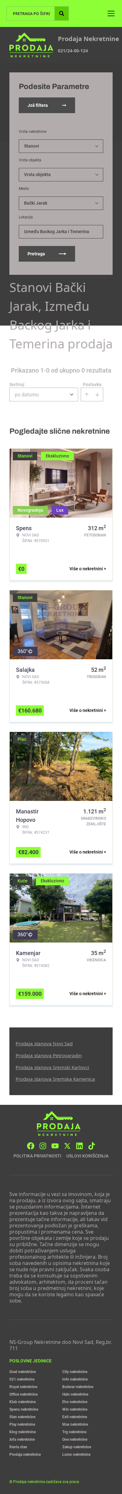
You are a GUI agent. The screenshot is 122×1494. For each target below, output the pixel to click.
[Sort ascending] (86, 394)
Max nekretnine (75, 1424)
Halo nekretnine (75, 1394)
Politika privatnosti (37, 1155)
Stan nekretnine (22, 1417)
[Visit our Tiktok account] (91, 1146)
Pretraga (36, 253)
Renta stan (18, 1447)
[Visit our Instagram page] (43, 1146)
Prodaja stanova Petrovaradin (49, 1055)
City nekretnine (74, 1372)
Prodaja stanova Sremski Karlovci (52, 1067)
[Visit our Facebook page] (30, 1146)
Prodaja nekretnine (25, 1454)
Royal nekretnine (23, 1387)
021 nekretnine (21, 1379)
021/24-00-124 (73, 51)
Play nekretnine (22, 1424)
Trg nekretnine (74, 1432)
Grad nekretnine (22, 1372)
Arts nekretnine (22, 1439)
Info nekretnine (75, 1379)
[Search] (61, 13)
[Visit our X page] (67, 1146)
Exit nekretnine (74, 1417)
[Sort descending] (97, 394)
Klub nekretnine (22, 1402)
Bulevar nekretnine (77, 1387)
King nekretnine (22, 1432)
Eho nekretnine (74, 1402)
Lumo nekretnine (76, 1454)
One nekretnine (74, 1439)
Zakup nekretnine (76, 1447)
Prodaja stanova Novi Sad (44, 1043)
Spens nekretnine (23, 1409)
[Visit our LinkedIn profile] (79, 1146)
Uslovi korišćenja (87, 1155)
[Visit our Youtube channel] (55, 1146)
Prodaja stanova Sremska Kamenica (55, 1079)
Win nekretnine (74, 1409)
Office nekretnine (23, 1394)
